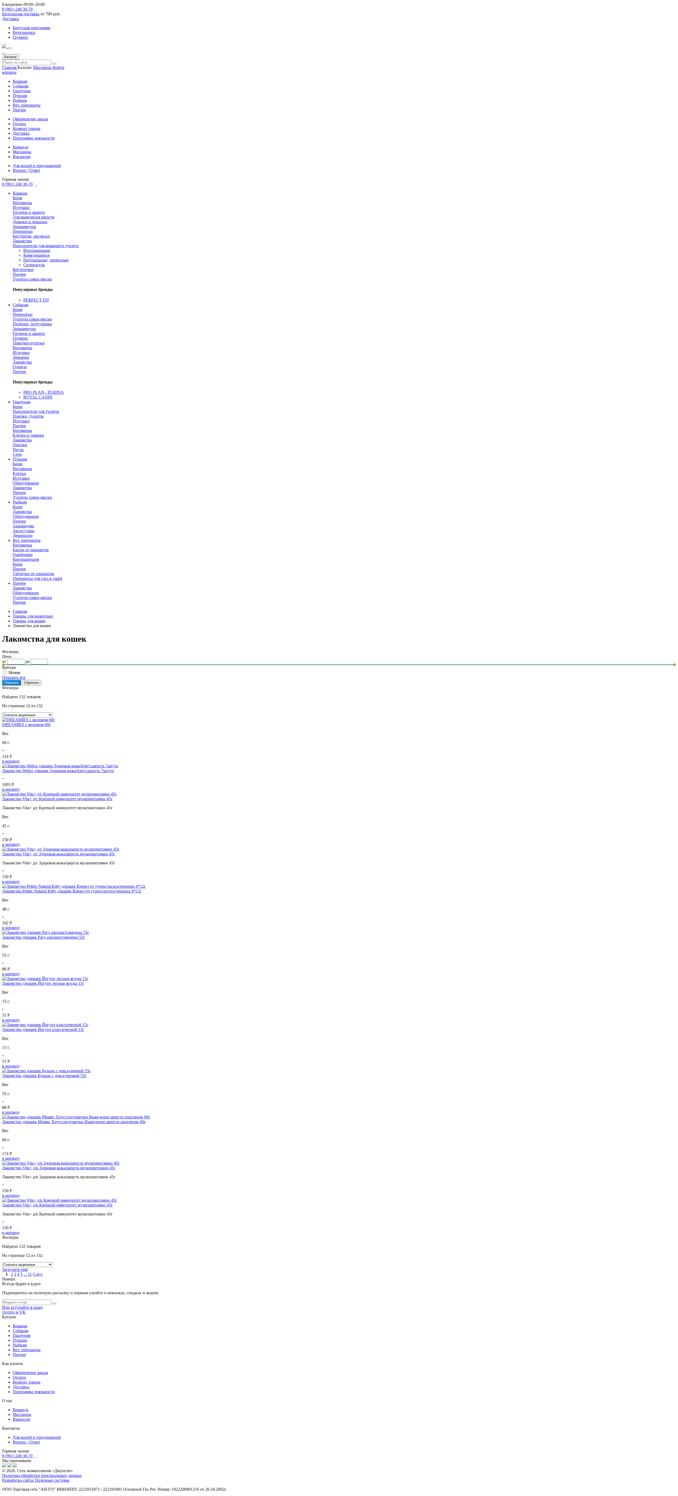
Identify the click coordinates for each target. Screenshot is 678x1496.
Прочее (19, 110)
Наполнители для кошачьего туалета (46, 245)
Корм (17, 198)
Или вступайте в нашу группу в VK (22, 1309)
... (25, 1274)
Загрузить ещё (15, 1269)
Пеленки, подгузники (32, 324)
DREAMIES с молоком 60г (26, 724)
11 (30, 1274)
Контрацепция (26, 559)
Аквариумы (23, 526)
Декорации (23, 535)
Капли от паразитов (31, 550)
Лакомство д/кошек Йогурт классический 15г (43, 1029)
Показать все (13, 677)
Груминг (20, 37)
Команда (20, 1409)
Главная (9, 67)
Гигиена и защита (29, 212)
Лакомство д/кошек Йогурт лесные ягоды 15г (43, 983)
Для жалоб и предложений (37, 1437)
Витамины (22, 202)
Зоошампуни (24, 226)
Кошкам (20, 81)
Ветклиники (24, 32)
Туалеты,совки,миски (32, 279)
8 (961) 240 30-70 (17, 9)
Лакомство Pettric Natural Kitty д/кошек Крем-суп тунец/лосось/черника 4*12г (72, 891)
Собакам (20, 86)
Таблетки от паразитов (33, 573)
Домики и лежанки (30, 222)
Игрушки (21, 207)
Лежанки (21, 357)
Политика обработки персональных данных (42, 1475)
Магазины (43, 67)
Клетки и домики (28, 435)
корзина (9, 72)
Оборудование (26, 483)
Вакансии (21, 1419)
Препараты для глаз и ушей (37, 578)
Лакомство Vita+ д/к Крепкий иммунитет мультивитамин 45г (57, 1205)
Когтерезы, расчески (31, 236)
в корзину (11, 761)
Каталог (10, 57)
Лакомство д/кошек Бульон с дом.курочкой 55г (44, 1075)
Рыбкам (20, 100)
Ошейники (23, 554)
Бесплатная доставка (20, 14)
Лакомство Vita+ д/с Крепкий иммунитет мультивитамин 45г (57, 799)
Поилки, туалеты (28, 416)
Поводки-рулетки (28, 343)
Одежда (20, 367)
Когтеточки (23, 269)
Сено (17, 454)
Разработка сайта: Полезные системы (35, 1480)
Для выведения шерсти (34, 217)
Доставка (10, 18)
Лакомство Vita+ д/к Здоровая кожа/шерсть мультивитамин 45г (58, 1168)
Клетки (19, 473)
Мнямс (14, 672)
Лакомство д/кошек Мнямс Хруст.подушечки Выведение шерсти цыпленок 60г (74, 1121)
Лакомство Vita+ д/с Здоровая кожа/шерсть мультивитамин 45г (58, 854)
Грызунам (21, 91)
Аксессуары (23, 530)
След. (38, 1274)
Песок (18, 449)
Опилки (20, 445)
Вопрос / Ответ (26, 1442)
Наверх (8, 1279)
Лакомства (22, 241)
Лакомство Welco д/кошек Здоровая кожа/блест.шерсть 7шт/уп (58, 770)
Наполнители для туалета (36, 411)
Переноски (23, 231)
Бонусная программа (31, 27)
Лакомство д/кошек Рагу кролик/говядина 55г (43, 937)
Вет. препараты (27, 105)
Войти (58, 67)
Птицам (20, 95)
